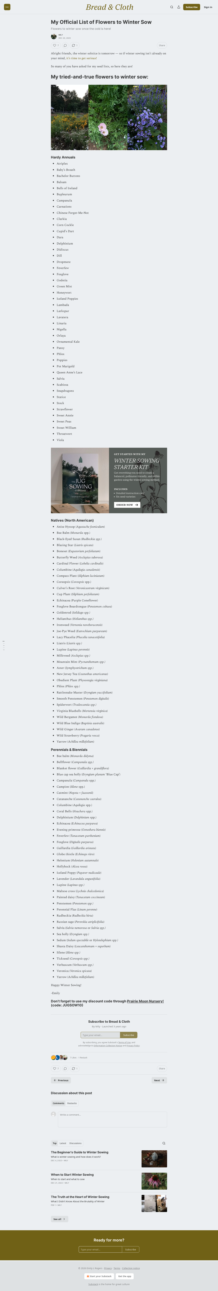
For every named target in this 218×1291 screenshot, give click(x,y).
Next (157, 1080)
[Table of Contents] (3, 645)
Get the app (124, 1276)
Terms (117, 1268)
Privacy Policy (133, 1045)
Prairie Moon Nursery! (145, 1001)
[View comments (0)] (65, 45)
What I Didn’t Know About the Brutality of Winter (78, 1201)
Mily (61, 35)
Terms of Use (124, 1042)
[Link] (46, 76)
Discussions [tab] (75, 1143)
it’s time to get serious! (81, 58)
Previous (63, 1080)
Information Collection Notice (108, 1045)
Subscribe (192, 7)
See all (57, 1219)
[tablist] (65, 1103)
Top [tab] (54, 1143)
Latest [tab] (63, 1143)
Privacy (108, 1268)
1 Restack (82, 1057)
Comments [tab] (58, 1103)
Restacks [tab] (72, 1103)
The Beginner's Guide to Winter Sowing (79, 1152)
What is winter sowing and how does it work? (76, 1156)
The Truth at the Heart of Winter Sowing (80, 1197)
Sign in (208, 7)
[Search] (172, 7)
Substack (93, 1284)
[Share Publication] (179, 7)
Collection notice (131, 1268)
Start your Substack (101, 1276)
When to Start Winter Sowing (72, 1175)
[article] (109, 1159)
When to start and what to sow (68, 1179)
